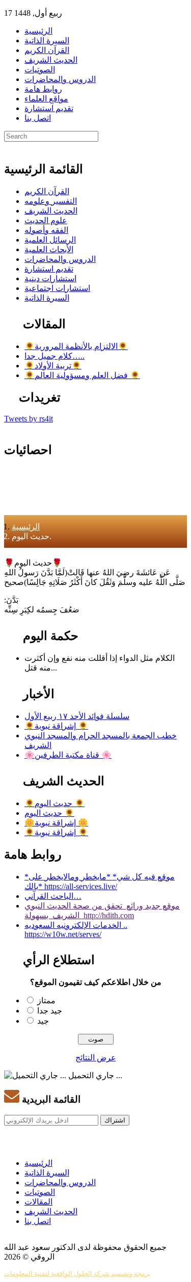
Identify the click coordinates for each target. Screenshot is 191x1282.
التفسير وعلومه (50, 201)
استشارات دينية (50, 278)
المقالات (38, 1201)
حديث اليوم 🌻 (49, 813)
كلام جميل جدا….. (54, 356)
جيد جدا (49, 1010)
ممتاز (46, 1000)
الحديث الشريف (50, 60)
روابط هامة (43, 89)
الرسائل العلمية (50, 239)
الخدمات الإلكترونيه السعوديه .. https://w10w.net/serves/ (75, 930)
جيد (43, 1021)
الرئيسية (38, 30)
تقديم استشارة (48, 108)
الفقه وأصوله (46, 230)
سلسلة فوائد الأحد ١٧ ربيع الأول (76, 716)
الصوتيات (39, 69)
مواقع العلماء (46, 98)
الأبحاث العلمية (48, 249)
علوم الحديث (45, 220)
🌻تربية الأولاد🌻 (52, 365)
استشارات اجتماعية (57, 288)
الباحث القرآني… (52, 896)
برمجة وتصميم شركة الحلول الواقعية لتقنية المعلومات (77, 1273)
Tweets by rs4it (28, 418)
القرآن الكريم (46, 50)
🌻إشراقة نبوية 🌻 (56, 726)
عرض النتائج (95, 1057)
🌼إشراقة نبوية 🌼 (56, 822)
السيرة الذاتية (46, 40)
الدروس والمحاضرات (60, 79)
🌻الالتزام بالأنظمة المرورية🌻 (76, 346)
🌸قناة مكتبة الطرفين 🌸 (68, 755)
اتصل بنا (37, 118)
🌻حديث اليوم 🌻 (54, 803)
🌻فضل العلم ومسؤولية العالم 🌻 (82, 375)
